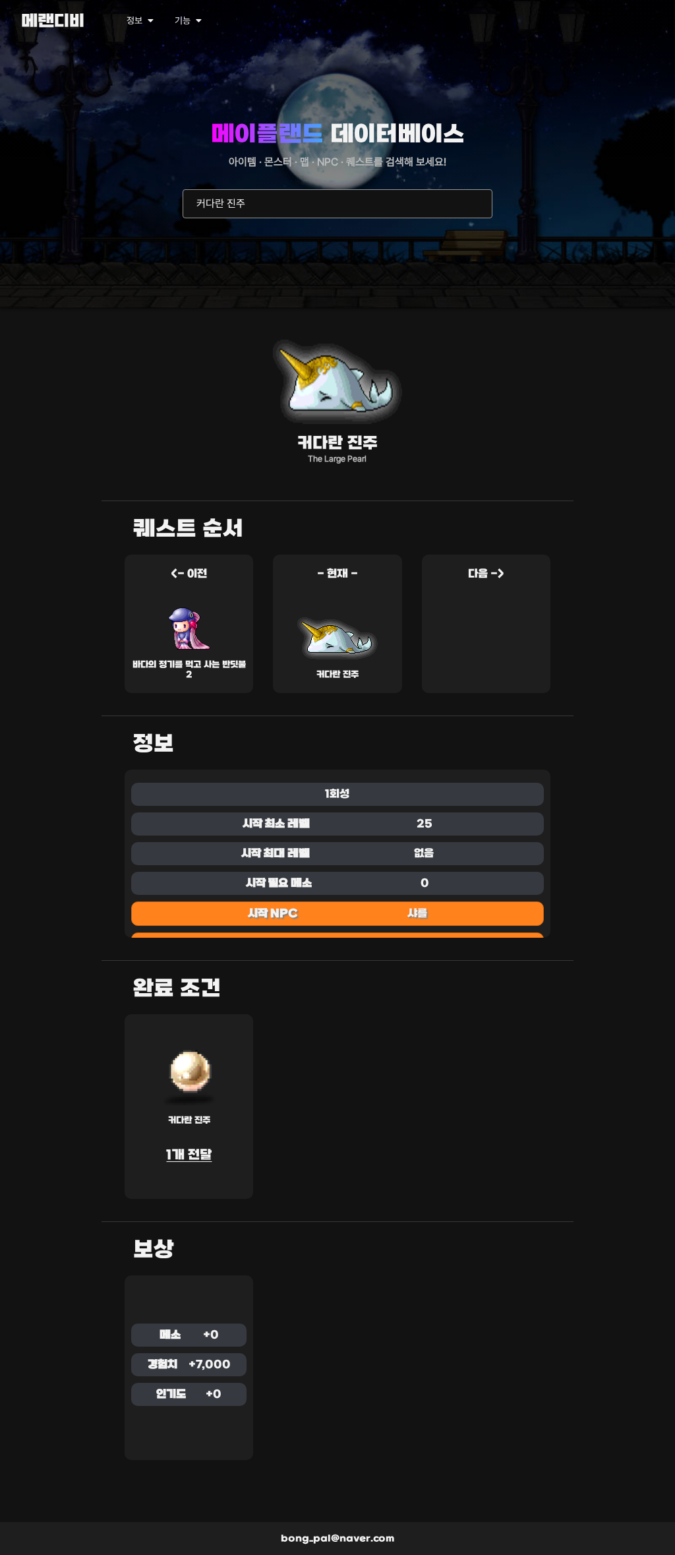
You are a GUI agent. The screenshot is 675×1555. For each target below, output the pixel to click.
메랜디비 (52, 22)
